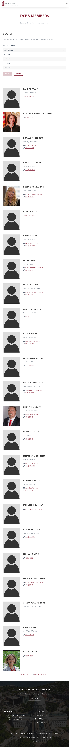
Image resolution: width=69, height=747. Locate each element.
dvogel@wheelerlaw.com (33, 341)
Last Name (6, 63)
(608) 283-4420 (30, 585)
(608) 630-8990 (30, 417)
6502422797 (29, 295)
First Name (7, 54)
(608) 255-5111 (30, 270)
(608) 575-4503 (30, 170)
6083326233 (29, 197)
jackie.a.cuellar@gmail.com (33, 509)
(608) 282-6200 (30, 246)
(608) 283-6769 (30, 466)
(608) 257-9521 (30, 317)
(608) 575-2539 (30, 215)
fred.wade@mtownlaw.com (34, 268)
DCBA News (47, 733)
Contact (55, 733)
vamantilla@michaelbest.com (34, 390)
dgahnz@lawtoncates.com (33, 243)
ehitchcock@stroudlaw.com (34, 292)
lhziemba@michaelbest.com (34, 583)
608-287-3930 (29, 635)
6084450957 (29, 118)
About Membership (27, 733)
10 (38, 674)
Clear (19, 74)
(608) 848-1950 (42, 715)
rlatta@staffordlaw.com (32, 488)
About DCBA (15, 733)
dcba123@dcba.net (31, 415)
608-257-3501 (29, 392)
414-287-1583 (29, 366)
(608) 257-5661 (30, 439)
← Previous (23, 674)
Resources (38, 733)
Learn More (34, 698)
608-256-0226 (29, 490)
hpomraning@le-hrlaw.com (33, 194)
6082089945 (29, 558)
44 (41, 674)
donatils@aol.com (31, 145)
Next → (47, 674)
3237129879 (29, 656)
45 (43, 674)
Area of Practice (9, 46)
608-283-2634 (29, 96)
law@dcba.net (41, 723)
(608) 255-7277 (30, 344)
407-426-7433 (29, 148)
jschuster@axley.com (32, 463)
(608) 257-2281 (30, 537)
